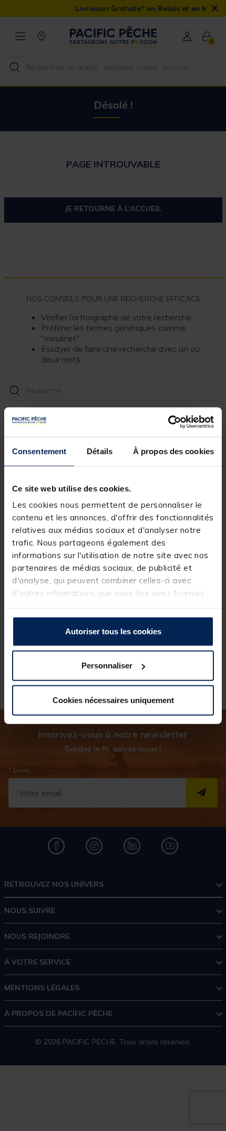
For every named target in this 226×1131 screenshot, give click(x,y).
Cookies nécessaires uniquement (113, 699)
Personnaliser (106, 665)
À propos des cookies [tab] (173, 450)
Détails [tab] (99, 450)
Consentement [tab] (39, 450)
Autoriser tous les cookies (113, 630)
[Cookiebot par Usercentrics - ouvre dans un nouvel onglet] (168, 422)
